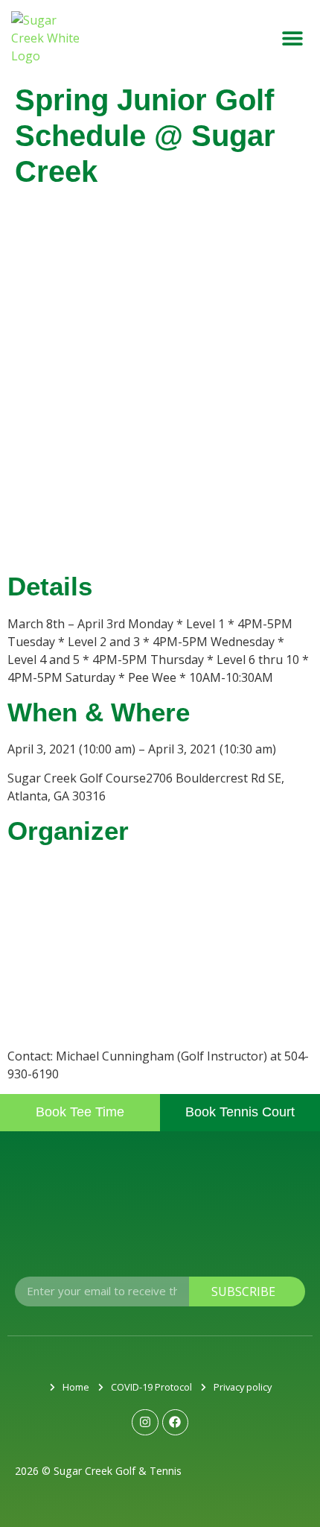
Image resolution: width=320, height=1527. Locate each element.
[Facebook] (175, 1422)
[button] (292, 38)
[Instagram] (145, 1422)
